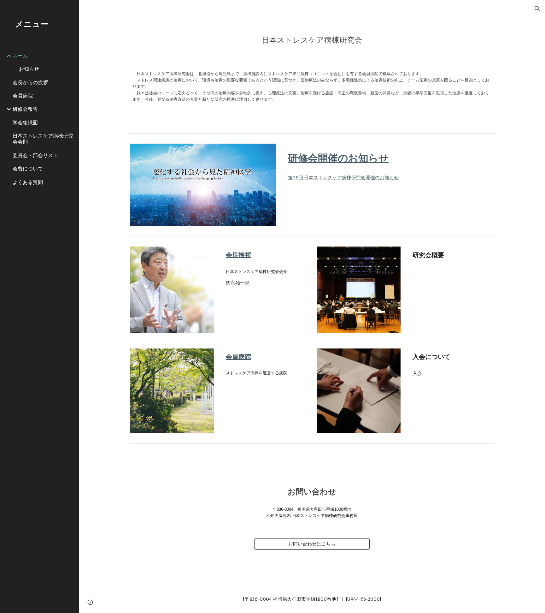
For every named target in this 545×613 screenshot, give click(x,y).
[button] (537, 8)
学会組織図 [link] (25, 122)
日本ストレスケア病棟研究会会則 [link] (43, 139)
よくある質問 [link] (28, 182)
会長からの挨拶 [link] (30, 82)
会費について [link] (28, 168)
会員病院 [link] (23, 95)
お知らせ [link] (29, 69)
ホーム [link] (20, 55)
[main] (312, 39)
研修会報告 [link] (25, 109)
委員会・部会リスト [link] (35, 155)
